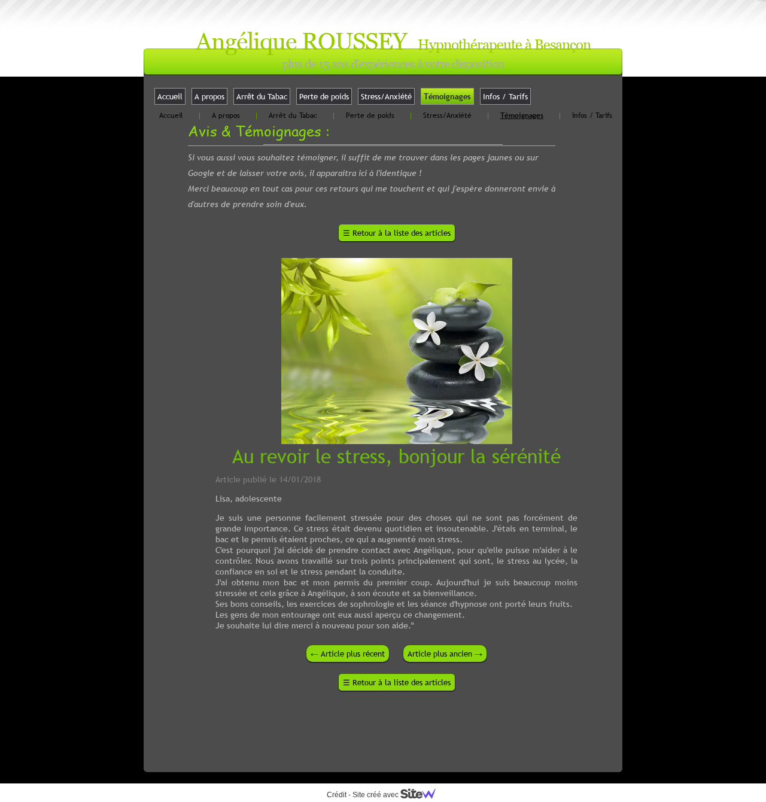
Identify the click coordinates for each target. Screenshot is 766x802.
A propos (209, 96)
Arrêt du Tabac (261, 96)
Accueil (170, 96)
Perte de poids (324, 96)
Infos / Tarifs (505, 96)
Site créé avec (376, 795)
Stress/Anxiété (386, 96)
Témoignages (447, 96)
